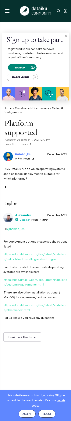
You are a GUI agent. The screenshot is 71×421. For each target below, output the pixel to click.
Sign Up (20, 67)
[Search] (58, 11)
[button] (66, 36)
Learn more (19, 77)
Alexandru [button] (23, 215)
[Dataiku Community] (35, 11)
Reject (47, 414)
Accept (27, 414)
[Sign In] (65, 11)
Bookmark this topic (22, 337)
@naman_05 (16, 229)
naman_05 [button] (23, 154)
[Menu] (7, 11)
